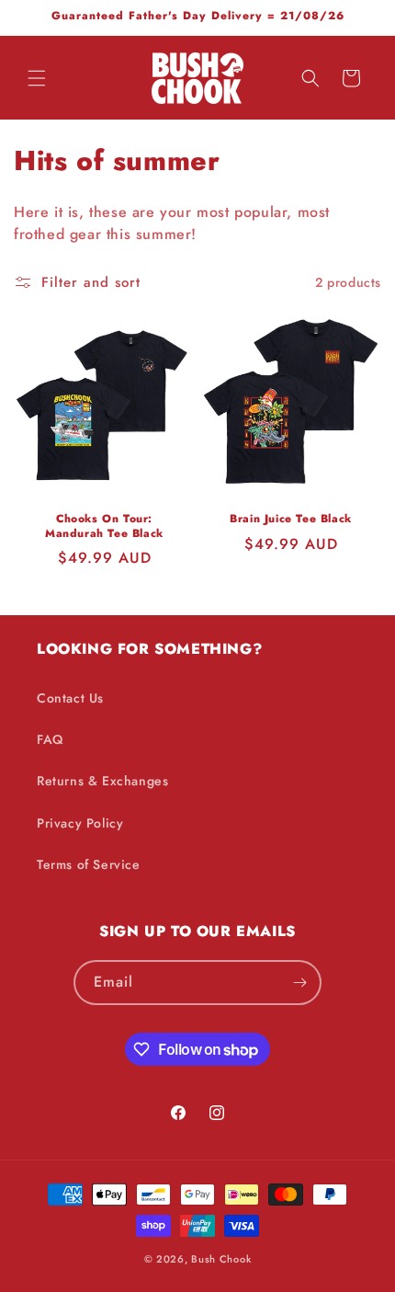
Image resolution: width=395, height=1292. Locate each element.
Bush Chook (221, 1259)
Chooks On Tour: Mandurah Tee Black (104, 526)
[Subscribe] (299, 982)
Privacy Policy (80, 823)
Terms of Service (89, 864)
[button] (37, 78)
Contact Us (70, 698)
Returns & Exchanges (102, 781)
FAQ (50, 739)
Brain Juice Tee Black (291, 519)
